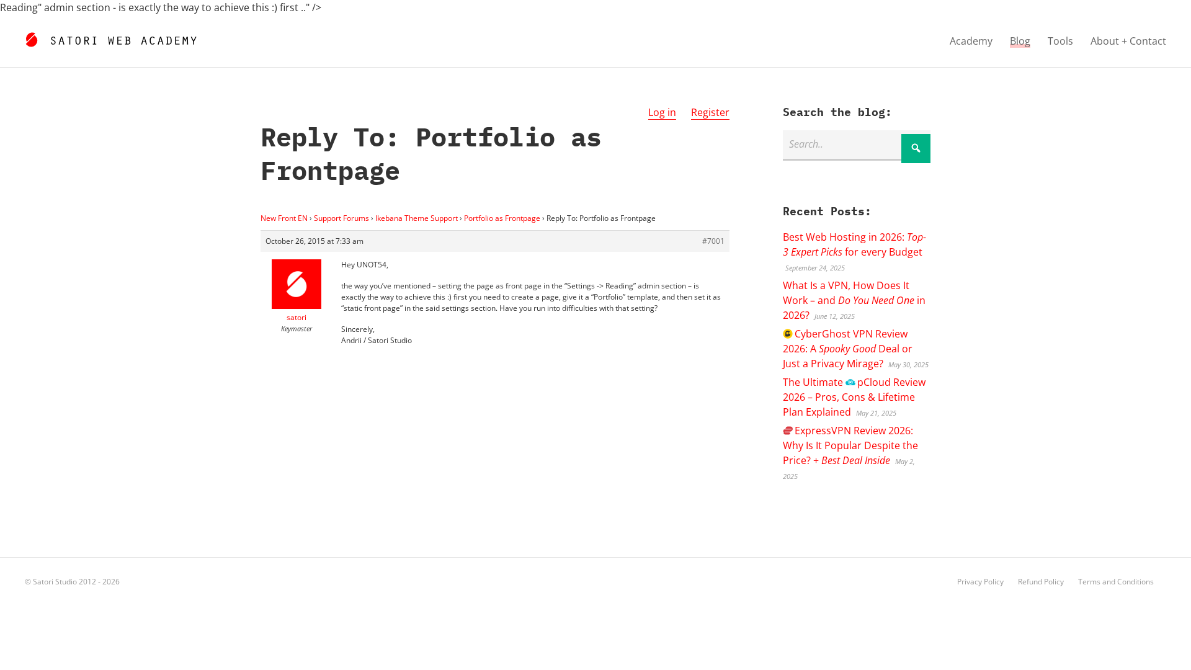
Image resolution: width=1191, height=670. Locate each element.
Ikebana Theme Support (416, 218)
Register (710, 112)
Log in (662, 112)
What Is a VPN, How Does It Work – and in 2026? (854, 300)
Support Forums (341, 218)
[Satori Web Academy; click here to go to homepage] (111, 37)
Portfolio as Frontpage (502, 218)
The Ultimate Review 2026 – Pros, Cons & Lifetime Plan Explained (854, 397)
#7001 (713, 241)
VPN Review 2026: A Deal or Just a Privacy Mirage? (847, 348)
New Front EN (284, 218)
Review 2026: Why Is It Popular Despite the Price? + (850, 445)
